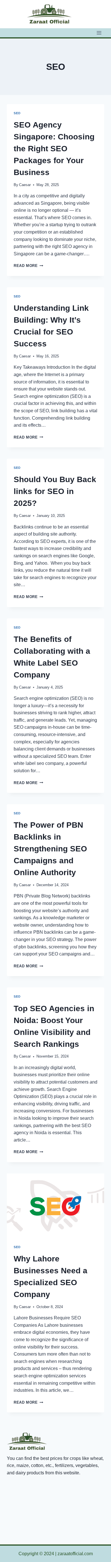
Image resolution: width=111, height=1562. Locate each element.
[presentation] (55, 1205)
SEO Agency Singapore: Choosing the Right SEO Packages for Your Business (54, 148)
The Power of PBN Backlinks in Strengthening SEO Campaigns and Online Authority (50, 849)
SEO (17, 113)
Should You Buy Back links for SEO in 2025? (55, 491)
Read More (28, 266)
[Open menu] (99, 32)
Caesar (25, 185)
